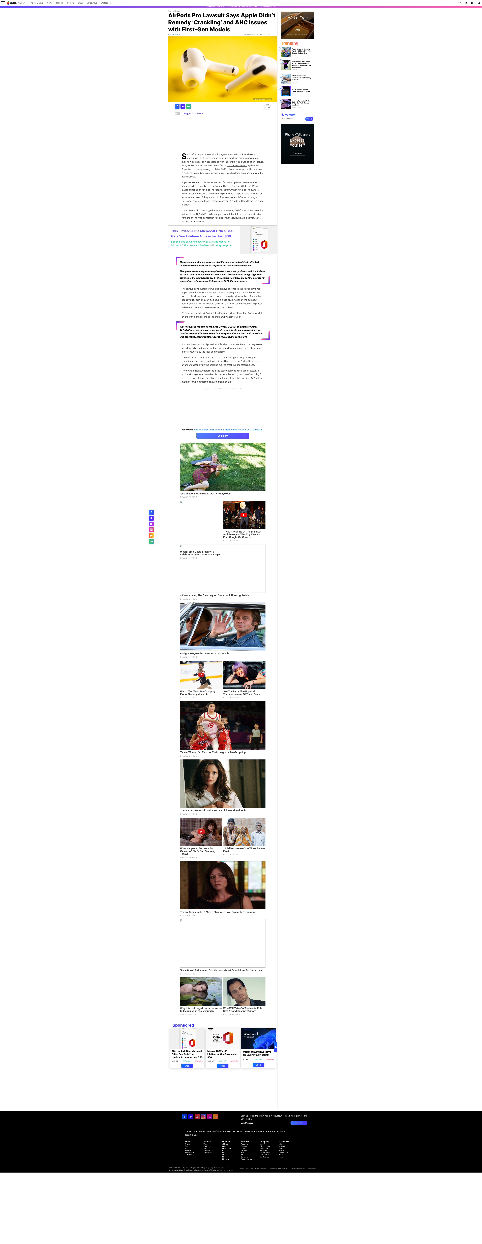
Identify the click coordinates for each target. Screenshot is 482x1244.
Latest (281, 1144)
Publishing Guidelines (298, 1168)
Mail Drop (225, 1159)
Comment (231, 435)
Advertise (263, 1150)
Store (80, 3)
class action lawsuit (237, 165)
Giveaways (92, 3)
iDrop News (186, 1168)
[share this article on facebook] (177, 106)
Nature (281, 1155)
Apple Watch (189, 1152)
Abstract (282, 1146)
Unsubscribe (203, 1131)
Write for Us (261, 1131)
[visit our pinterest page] (197, 1116)
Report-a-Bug (191, 1135)
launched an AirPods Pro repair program (209, 189)
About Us (263, 1144)
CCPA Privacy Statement (259, 1168)
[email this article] (151, 524)
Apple (281, 1148)
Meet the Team (233, 1131)
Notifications (218, 1131)
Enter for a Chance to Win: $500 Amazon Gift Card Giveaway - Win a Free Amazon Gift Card (241, 7)
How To (59, 3)
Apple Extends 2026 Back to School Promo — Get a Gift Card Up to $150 (230, 429)
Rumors (70, 3)
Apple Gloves (245, 1144)
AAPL (243, 1155)
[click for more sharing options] (188, 106)
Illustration (282, 1150)
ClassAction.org (206, 313)
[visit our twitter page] (190, 1116)
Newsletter (248, 1131)
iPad (186, 1146)
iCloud (224, 1150)
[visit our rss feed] (215, 1116)
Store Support (276, 1131)
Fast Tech (188, 1155)
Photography (283, 1152)
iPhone (187, 1144)
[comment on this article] (151, 535)
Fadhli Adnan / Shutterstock (262, 99)
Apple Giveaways (247, 1159)
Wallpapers (106, 3)
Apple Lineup (37, 3)
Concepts (244, 1157)
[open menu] (3, 3)
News (49, 3)
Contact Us (190, 1131)
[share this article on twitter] (182, 106)
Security (244, 1150)
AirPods (176, 11)
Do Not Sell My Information (279, 1168)
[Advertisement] (222, 134)
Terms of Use (264, 1155)
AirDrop (225, 1144)
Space (281, 1157)
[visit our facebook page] (184, 1116)
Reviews (244, 1146)
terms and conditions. (176, 1170)
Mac (186, 1148)
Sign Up (309, 119)
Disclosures (312, 1168)
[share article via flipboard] (151, 529)
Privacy (244, 1148)
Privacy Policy (265, 1146)
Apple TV (188, 1150)
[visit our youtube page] (209, 1116)
